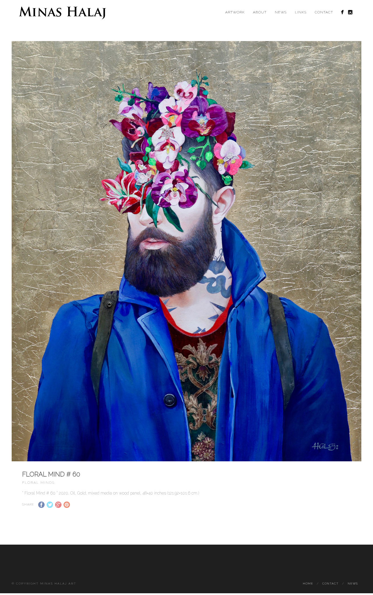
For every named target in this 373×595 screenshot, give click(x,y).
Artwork (235, 12)
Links (301, 12)
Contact (324, 12)
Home (308, 583)
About (260, 12)
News (281, 12)
